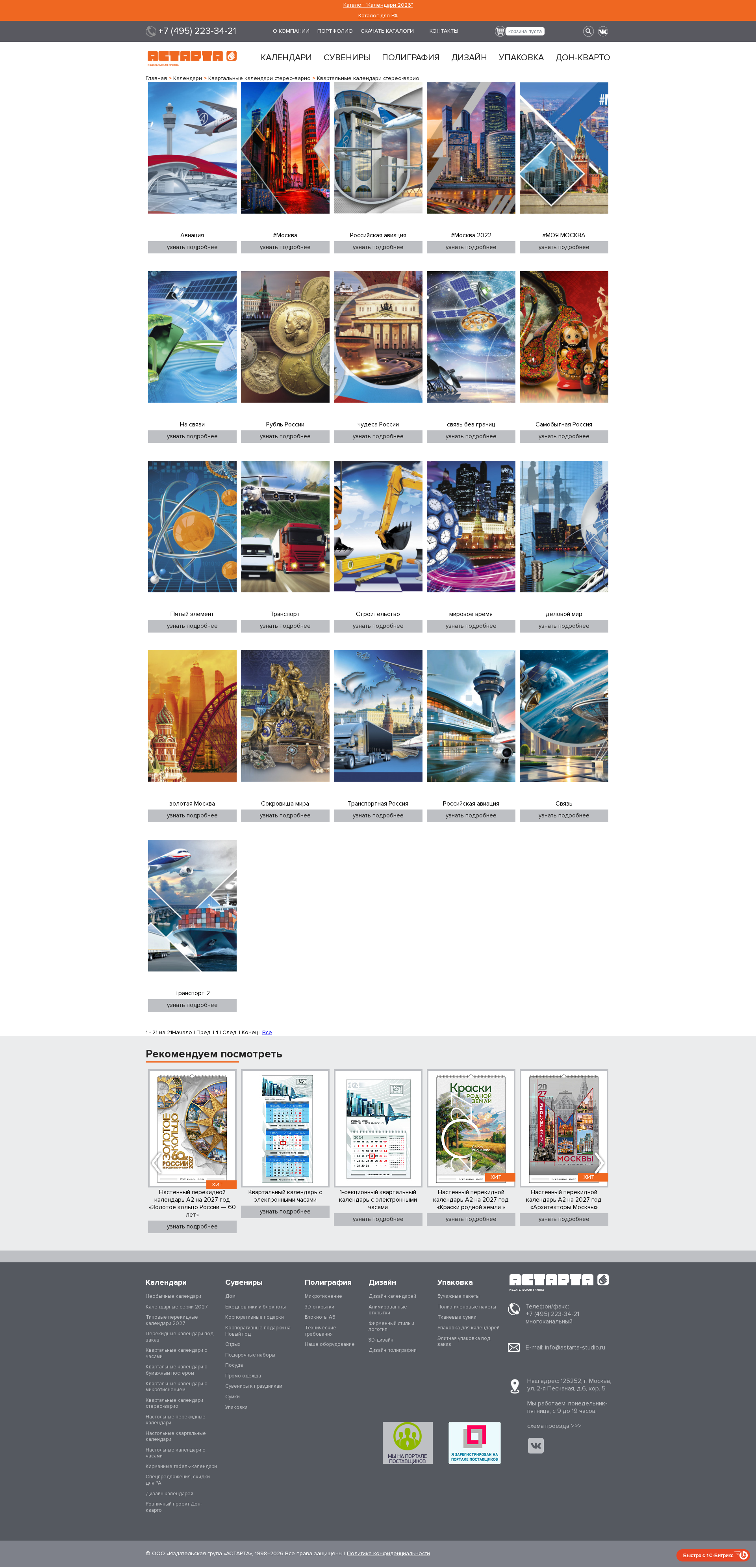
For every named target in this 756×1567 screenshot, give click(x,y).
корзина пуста (525, 31)
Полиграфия (410, 58)
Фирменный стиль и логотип (391, 1326)
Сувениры (347, 58)
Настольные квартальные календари (176, 1436)
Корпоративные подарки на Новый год (258, 1331)
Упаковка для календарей (468, 1328)
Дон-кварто (583, 58)
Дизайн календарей (169, 1494)
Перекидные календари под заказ (179, 1337)
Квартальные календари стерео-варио (174, 1403)
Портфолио (335, 31)
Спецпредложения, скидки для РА (178, 1480)
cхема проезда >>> (554, 1426)
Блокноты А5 (320, 1317)
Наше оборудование (330, 1344)
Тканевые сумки (456, 1317)
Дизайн (469, 58)
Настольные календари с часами (175, 1453)
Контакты (444, 31)
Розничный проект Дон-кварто (174, 1507)
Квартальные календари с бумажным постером (176, 1370)
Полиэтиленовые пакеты (466, 1307)
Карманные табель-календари (181, 1466)
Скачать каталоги (387, 31)
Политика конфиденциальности (388, 1553)
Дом (230, 1296)
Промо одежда (243, 1376)
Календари (286, 58)
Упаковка (521, 58)
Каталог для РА (378, 15)
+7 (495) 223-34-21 (197, 31)
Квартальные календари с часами (176, 1353)
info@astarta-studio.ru (575, 1347)
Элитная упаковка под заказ (463, 1341)
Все (267, 1032)
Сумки (232, 1397)
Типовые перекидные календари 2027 (172, 1320)
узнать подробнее (192, 247)
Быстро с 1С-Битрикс (708, 1555)
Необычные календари (173, 1296)
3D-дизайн (381, 1340)
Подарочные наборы (250, 1355)
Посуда (234, 1365)
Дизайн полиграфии (393, 1350)
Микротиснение (323, 1296)
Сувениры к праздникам (253, 1386)
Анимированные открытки (388, 1310)
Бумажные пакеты (458, 1296)
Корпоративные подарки (254, 1317)
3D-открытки (319, 1307)
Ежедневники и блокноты (255, 1307)
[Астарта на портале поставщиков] (474, 1443)
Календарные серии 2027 (177, 1307)
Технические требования (320, 1331)
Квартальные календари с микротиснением (176, 1387)
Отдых (232, 1344)
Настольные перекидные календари (176, 1420)
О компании (291, 31)
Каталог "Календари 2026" (378, 5)
